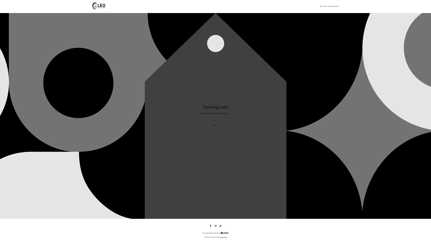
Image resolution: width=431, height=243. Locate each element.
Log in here (223, 237)
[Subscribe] (260, 122)
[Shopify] (225, 233)
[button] (329, 6)
